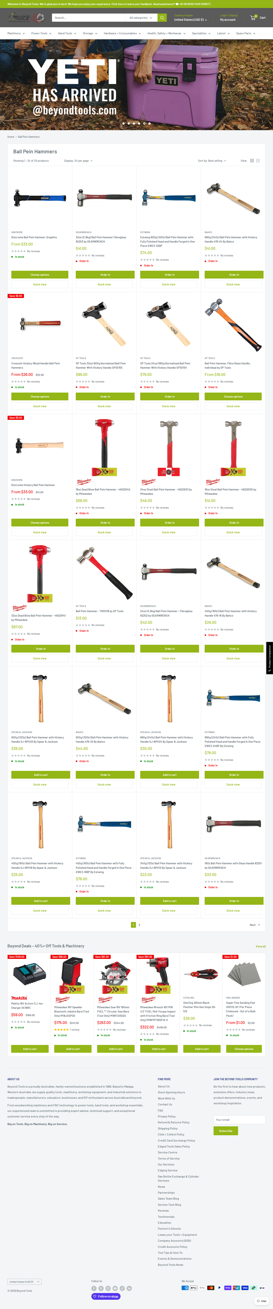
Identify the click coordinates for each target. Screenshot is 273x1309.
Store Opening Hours (171, 1092)
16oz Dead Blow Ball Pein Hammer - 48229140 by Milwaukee (103, 491)
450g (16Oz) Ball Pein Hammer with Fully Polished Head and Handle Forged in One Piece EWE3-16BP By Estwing (103, 868)
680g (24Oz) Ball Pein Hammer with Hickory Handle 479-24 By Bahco (231, 239)
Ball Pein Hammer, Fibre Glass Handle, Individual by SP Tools (228, 365)
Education (164, 1222)
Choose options (40, 274)
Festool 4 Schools (169, 1228)
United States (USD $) (21, 1281)
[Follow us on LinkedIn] (129, 1288)
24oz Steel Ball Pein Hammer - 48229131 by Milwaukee (166, 491)
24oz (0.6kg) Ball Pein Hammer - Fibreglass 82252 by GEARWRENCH (166, 613)
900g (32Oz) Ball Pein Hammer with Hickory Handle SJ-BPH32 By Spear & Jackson (37, 739)
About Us (164, 1086)
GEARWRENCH (83, 232)
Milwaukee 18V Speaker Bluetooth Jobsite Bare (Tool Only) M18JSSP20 (71, 1011)
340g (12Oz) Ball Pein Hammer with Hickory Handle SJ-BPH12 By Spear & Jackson (166, 865)
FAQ (160, 1110)
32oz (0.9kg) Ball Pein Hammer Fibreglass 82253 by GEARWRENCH (101, 239)
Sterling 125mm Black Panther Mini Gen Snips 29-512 (199, 1007)
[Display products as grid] (252, 160)
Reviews (163, 1210)
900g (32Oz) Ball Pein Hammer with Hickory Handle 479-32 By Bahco (102, 739)
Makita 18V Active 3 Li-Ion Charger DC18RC (27, 1005)
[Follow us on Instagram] (108, 1288)
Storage (88, 33)
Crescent (17, 358)
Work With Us (166, 1098)
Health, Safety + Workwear (164, 33)
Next (253, 924)
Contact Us (165, 1104)
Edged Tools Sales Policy (174, 1146)
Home (10, 136)
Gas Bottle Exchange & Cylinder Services (178, 1178)
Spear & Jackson (21, 732)
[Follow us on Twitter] (101, 1288)
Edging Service (168, 1170)
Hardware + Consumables (120, 33)
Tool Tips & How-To (170, 1252)
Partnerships (166, 1192)
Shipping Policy (168, 1128)
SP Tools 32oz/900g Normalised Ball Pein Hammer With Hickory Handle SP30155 (101, 365)
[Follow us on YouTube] (115, 1288)
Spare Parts (243, 33)
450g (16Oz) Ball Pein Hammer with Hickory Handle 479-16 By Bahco (231, 613)
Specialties (199, 33)
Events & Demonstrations (174, 1258)
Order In (105, 274)
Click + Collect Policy (171, 1134)
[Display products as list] (258, 160)
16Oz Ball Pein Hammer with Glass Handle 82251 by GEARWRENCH (233, 865)
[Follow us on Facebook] (94, 1288)
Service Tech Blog (169, 1204)
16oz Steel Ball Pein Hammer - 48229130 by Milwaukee (230, 491)
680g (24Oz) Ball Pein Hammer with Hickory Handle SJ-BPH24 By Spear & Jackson (166, 739)
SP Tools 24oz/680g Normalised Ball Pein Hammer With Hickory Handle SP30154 (165, 365)
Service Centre (167, 1152)
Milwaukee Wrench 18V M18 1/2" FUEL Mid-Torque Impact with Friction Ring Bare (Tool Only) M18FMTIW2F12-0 (158, 1013)
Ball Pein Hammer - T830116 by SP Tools (100, 611)
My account (227, 19)
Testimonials (166, 1216)
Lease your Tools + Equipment (177, 1234)
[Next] (265, 1004)
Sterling (188, 997)
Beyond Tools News (170, 1264)
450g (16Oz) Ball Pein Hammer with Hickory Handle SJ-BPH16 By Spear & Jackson (37, 865)
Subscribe (226, 1130)
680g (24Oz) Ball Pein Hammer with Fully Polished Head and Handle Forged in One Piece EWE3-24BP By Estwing (232, 742)
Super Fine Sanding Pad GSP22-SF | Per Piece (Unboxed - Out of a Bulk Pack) (241, 1009)
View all (261, 946)
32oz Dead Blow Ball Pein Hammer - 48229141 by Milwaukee (38, 617)
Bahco (208, 232)
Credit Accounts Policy (172, 1246)
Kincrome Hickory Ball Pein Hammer (33, 485)
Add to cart (41, 774)
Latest (221, 33)
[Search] (162, 18)
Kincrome (17, 232)
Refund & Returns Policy (174, 1122)
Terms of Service (169, 1158)
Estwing (145, 232)
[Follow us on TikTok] (122, 1288)
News (161, 1186)
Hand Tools (65, 33)
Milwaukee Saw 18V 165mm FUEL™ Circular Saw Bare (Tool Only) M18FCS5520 (113, 1011)
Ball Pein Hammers (29, 136)
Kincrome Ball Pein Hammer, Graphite (34, 237)
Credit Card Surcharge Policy (176, 1140)
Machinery (14, 33)
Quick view (39, 284)
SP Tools (81, 358)
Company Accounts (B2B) (174, 1240)
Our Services (166, 1164)
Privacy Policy (167, 1116)
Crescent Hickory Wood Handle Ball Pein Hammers (35, 365)
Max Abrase (233, 997)
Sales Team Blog (168, 1198)
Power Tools (39, 33)
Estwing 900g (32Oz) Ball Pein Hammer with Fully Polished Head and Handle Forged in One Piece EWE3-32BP (167, 242)
